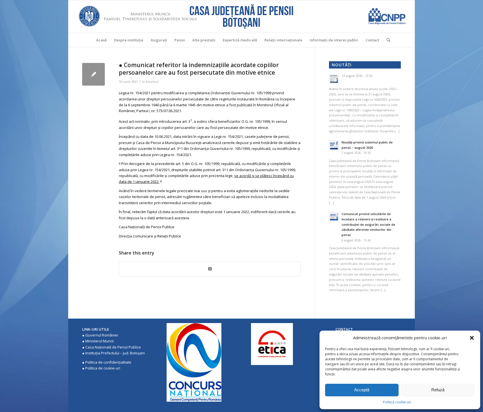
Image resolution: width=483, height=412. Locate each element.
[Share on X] (209, 269)
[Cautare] (386, 40)
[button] (472, 338)
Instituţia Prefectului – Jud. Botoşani (115, 353)
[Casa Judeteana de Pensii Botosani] (241, 16)
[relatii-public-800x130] (93, 74)
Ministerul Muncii (99, 340)
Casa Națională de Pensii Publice (113, 347)
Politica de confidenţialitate (108, 362)
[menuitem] (101, 40)
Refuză (437, 389)
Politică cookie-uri (397, 402)
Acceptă (361, 389)
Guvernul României (101, 335)
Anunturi (152, 82)
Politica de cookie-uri (102, 368)
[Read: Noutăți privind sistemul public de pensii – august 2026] (334, 145)
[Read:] (334, 79)
